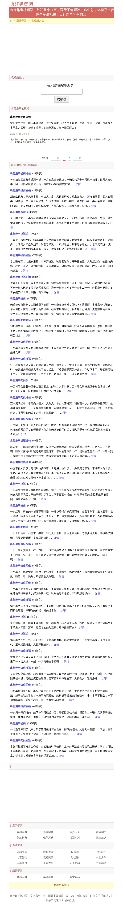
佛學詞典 (48, 838)
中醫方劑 (101, 857)
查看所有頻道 (61, 885)
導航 (110, 4)
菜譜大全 (48, 863)
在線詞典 (101, 832)
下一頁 (77, 158)
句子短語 (75, 863)
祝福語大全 (37, 21)
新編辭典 (22, 838)
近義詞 (101, 852)
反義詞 (75, 852)
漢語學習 (21, 21)
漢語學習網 (25, 4)
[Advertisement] (61, 49)
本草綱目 (22, 863)
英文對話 (75, 877)
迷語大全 (22, 852)
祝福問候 (48, 857)
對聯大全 (48, 852)
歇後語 (75, 857)
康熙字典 (48, 832)
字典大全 (75, 832)
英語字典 (22, 877)
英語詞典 (48, 877)
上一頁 (56, 158)
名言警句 (22, 857)
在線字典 (22, 832)
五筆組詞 (101, 838)
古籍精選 (101, 863)
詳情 (78, 184)
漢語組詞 (75, 838)
